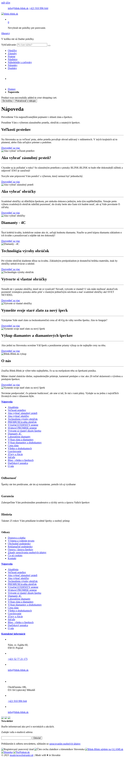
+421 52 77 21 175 (18, 659)
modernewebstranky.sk (21, 755)
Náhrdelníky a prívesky (20, 62)
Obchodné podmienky (19, 543)
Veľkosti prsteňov (17, 410)
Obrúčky (12, 50)
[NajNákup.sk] (21, 752)
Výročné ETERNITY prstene (23, 425)
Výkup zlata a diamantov (21, 439)
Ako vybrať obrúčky (18, 416)
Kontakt (12, 558)
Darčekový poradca (18, 463)
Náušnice (12, 59)
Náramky (12, 65)
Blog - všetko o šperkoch (21, 460)
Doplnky (12, 68)
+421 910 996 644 (38, 8)
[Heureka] (7, 752)
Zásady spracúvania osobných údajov (27, 552)
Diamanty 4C (15, 433)
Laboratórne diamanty (19, 436)
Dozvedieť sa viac (10, 148)
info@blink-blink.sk (18, 8)
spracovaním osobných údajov (65, 743)
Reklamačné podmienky (20, 546)
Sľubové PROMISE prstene (22, 427)
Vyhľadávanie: (8, 44)
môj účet (5, 2)
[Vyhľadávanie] (49, 45)
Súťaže (11, 457)
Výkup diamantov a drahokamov (25, 442)
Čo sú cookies (15, 555)
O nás (11, 466)
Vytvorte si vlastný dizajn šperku (24, 430)
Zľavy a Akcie (15, 454)
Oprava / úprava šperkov (20, 549)
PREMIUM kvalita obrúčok (22, 422)
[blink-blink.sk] (9, 13)
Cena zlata (13, 445)
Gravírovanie (14, 451)
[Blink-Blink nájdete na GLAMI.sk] (104, 749)
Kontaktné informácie (13, 633)
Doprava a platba (16, 537)
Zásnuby (12, 53)
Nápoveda (7, 401)
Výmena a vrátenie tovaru (21, 540)
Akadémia (13, 407)
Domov (12, 89)
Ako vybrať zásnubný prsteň (22, 413)
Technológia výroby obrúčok (23, 419)
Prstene (11, 56)
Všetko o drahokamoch (20, 448)
